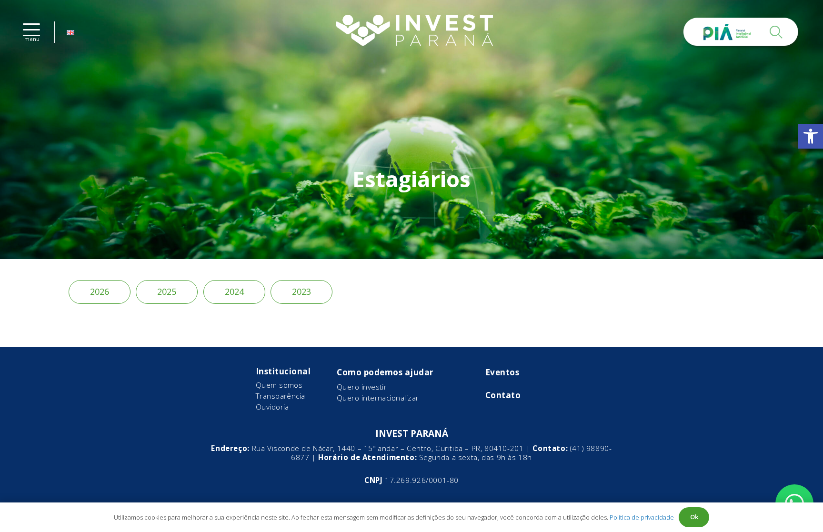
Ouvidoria (272, 407)
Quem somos (279, 385)
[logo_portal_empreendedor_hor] (411, 32)
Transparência (280, 396)
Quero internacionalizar (378, 397)
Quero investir (362, 386)
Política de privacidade (642, 517)
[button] (810, 136)
